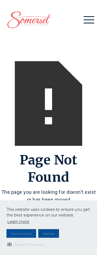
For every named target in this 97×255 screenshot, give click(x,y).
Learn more (18, 221)
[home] (28, 19)
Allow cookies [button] (21, 234)
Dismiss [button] (48, 234)
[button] (25, 244)
